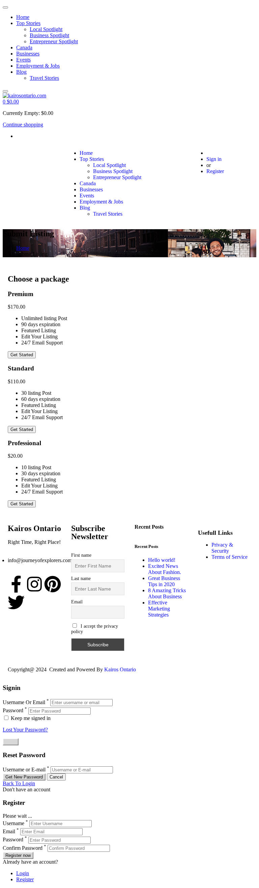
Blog (21, 72)
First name (81, 555)
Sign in (214, 159)
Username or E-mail (24, 769)
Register (215, 171)
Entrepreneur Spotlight (54, 41)
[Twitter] (16, 602)
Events (23, 60)
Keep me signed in (30, 718)
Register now (18, 855)
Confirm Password (22, 848)
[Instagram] (34, 584)
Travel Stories (44, 78)
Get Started (21, 354)
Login (22, 873)
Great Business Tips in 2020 (164, 581)
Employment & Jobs (38, 66)
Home (22, 17)
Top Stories (28, 23)
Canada (24, 47)
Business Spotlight (49, 35)
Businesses (27, 53)
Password (13, 711)
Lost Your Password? (25, 730)
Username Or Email (24, 702)
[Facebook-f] (16, 584)
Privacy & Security (222, 548)
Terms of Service (229, 557)
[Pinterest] (52, 584)
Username (13, 823)
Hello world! (161, 560)
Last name (81, 578)
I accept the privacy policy (94, 629)
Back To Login (19, 783)
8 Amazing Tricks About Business (167, 593)
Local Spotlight (46, 29)
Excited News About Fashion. (164, 569)
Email (77, 601)
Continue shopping (23, 124)
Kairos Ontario (120, 669)
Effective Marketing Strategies (159, 609)
